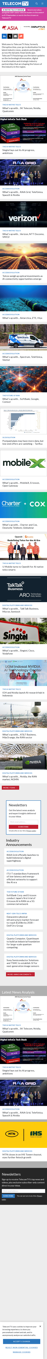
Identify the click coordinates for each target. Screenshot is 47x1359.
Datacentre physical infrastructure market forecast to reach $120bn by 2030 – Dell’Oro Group (23, 921)
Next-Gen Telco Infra (17, 913)
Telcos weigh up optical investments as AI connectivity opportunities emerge (22, 277)
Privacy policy (31, 831)
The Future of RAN (11, 395)
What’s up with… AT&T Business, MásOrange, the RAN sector (19, 736)
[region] (21, 1340)
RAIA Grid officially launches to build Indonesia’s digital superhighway (23, 858)
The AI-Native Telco (11, 105)
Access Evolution (10, 189)
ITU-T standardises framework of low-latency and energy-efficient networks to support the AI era (23, 878)
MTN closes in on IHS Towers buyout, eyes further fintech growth (22, 1156)
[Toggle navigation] (42, 3)
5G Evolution (8, 437)
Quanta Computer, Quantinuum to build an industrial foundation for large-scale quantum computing (23, 943)
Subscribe (23, 827)
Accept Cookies (21, 1341)
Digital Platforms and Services (17, 605)
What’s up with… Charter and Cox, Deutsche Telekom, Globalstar (19, 526)
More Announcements (19, 974)
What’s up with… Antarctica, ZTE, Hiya (22, 318)
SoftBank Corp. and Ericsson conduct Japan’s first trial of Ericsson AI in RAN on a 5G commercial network (21, 899)
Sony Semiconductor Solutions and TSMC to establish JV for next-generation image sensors (23, 963)
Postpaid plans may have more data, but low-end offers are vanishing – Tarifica (23, 442)
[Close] (40, 1326)
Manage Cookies (21, 1352)
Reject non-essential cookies (22, 1347)
